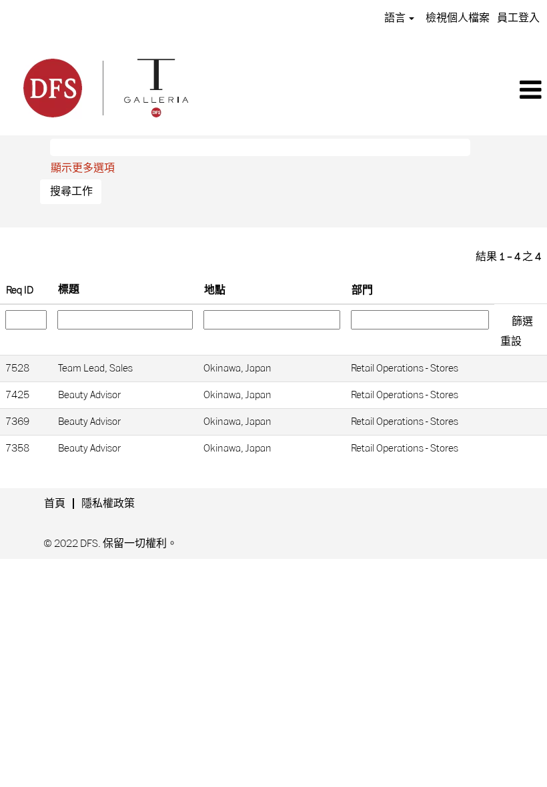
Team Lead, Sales (95, 368)
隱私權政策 (108, 504)
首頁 (54, 504)
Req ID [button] (19, 290)
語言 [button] (396, 18)
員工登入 (518, 18)
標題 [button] (68, 289)
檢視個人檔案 (458, 18)
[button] (378, 91)
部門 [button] (362, 290)
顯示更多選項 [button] (83, 168)
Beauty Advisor (89, 395)
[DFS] (105, 86)
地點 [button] (214, 290)
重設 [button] (511, 341)
